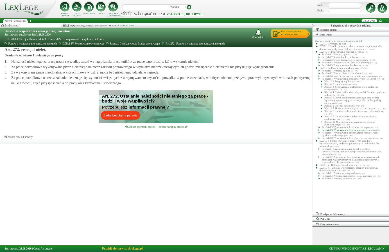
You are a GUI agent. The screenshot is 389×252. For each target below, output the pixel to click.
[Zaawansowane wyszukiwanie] (113, 7)
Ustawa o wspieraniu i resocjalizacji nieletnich (38, 31)
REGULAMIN (376, 248)
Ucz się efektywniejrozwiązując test (291, 33)
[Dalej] (9, 25)
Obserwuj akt (258, 37)
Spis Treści (326, 34)
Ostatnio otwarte (329, 224)
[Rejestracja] (383, 8)
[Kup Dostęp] (101, 7)
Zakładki (325, 219)
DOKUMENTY (89, 14)
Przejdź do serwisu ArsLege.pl (122, 248)
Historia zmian (328, 29)
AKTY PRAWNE (77, 15)
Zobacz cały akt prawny (20, 136)
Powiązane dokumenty (332, 214)
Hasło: (320, 10)
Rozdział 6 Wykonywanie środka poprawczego (135, 43)
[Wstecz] (6, 25)
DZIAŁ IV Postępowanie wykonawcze (83, 43)
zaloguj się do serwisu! (185, 14)
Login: (320, 5)
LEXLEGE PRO (127, 25)
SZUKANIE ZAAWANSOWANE (113, 15)
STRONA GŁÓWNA (65, 15)
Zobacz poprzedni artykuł (141, 126)
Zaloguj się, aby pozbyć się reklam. (351, 25)
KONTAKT (359, 248)
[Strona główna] (28, 17)
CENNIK (101, 14)
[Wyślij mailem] (68, 25)
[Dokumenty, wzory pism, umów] (89, 7)
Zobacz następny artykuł (171, 126)
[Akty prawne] (77, 7)
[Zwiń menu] (380, 20)
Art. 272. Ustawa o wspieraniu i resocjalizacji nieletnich (195, 43)
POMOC (346, 248)
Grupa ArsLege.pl (42, 248)
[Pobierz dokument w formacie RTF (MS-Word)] (64, 25)
